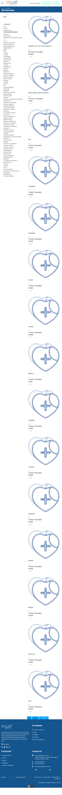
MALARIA (5, 55)
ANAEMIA (5, 142)
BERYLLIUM (31, 654)
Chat (4, 758)
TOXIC (5, 41)
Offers (5, 27)
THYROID (5, 133)
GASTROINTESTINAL (8, 155)
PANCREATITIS (7, 63)
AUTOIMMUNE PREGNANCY (10, 160)
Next (41, 718)
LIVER (4, 51)
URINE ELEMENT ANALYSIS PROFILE (38, 93)
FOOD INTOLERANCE (8, 176)
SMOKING (5, 80)
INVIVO (5, 167)
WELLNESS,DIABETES (8, 87)
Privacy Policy (46, 777)
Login (56, 3)
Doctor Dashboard (8, 765)
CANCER (5, 166)
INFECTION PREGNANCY (9, 116)
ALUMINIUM (31, 186)
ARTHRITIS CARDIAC (8, 130)
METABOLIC (6, 72)
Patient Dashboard (39, 739)
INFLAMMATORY (7, 174)
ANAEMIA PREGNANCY (9, 106)
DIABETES (5, 70)
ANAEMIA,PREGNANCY (9, 46)
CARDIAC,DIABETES (8, 73)
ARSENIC (31, 560)
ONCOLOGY (6, 114)
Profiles (5, 28)
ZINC (29, 139)
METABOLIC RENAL (8, 118)
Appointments (7, 755)
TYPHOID (5, 65)
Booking (36, 737)
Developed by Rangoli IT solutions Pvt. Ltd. (49, 782)
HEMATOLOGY (7, 154)
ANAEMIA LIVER (7, 101)
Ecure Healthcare (10, 777)
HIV (4, 85)
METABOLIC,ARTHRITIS (9, 43)
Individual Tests (7, 30)
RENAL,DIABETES (7, 48)
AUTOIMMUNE (7, 58)
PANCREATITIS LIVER (8, 125)
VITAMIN (5, 53)
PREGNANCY (6, 138)
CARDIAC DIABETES (8, 104)
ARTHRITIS (6, 111)
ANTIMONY (31, 514)
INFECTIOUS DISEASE (8, 75)
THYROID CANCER (8, 145)
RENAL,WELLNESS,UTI (8, 44)
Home (3, 8)
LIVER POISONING (7, 169)
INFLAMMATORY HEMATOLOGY (11, 171)
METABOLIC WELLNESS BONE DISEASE (13, 99)
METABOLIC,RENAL (8, 77)
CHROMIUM (31, 233)
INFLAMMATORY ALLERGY (9, 123)
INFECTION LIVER (7, 140)
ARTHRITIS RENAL (7, 96)
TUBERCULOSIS (7, 60)
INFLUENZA (6, 90)
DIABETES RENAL (7, 119)
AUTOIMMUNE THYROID (9, 113)
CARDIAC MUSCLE (8, 149)
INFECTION (6, 61)
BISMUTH (31, 373)
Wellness (5, 164)
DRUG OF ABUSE (7, 78)
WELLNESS (6, 34)
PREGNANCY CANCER (9, 109)
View (30, 57)
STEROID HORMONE (8, 135)
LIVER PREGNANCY (8, 157)
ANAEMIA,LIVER (7, 67)
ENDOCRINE (6, 172)
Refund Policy (55, 777)
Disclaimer (57, 779)
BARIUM (30, 607)
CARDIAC (5, 82)
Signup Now (47, 3)
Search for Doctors (39, 729)
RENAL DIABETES (7, 94)
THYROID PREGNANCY (9, 108)
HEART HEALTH (7, 36)
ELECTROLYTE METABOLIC (10, 143)
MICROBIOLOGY (7, 162)
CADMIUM (31, 420)
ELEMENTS (5, 159)
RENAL (5, 49)
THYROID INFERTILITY (8, 131)
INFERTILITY (6, 97)
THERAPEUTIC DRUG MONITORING (12, 137)
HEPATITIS (6, 68)
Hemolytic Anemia (8, 147)
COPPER (30, 326)
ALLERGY (5, 84)
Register (36, 734)
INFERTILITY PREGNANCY (9, 121)
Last (46, 718)
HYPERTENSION (7, 150)
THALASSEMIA (7, 56)
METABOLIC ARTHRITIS (9, 92)
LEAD (29, 701)
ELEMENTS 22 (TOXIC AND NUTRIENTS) (40, 46)
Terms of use (38, 777)
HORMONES (6, 89)
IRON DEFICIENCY (7, 152)
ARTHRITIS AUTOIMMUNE (9, 102)
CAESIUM (31, 467)
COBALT (30, 280)
